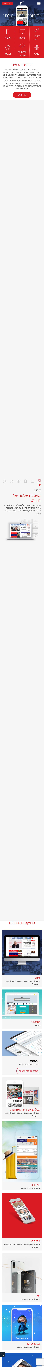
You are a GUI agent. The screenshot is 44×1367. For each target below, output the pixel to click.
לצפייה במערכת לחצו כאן (28, 1071)
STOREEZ (33, 1343)
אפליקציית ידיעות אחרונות (25, 1109)
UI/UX (38, 981)
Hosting (6, 981)
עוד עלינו (22, 95)
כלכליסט (35, 1241)
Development (28, 981)
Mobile (19, 981)
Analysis (35, 984)
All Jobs (35, 1021)
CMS (13, 981)
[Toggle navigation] (39, 3)
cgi (38, 1295)
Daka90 (35, 1185)
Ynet (37, 977)
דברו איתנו (7, 3)
